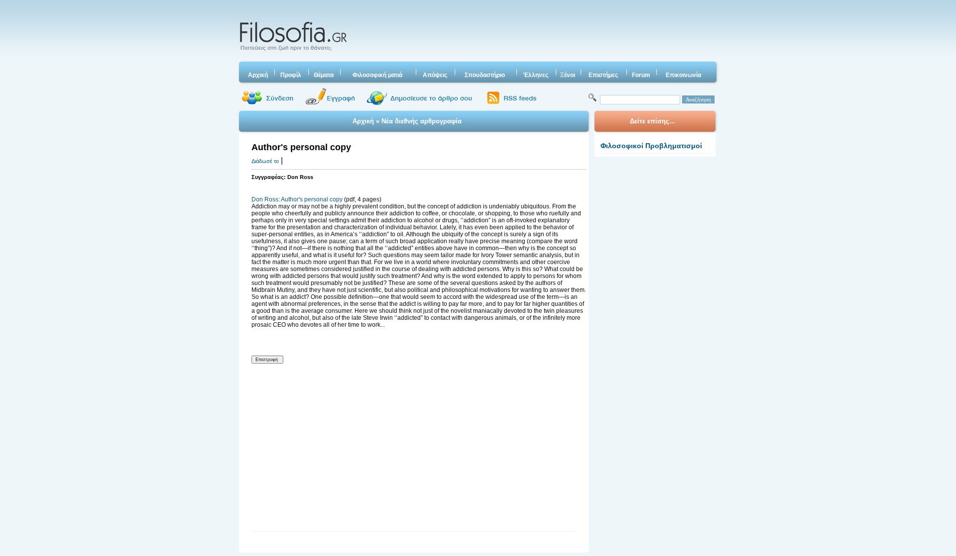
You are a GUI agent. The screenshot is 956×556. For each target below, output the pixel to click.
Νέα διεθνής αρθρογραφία (421, 121)
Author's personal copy (312, 199)
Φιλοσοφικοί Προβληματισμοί (651, 146)
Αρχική (363, 121)
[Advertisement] (534, 32)
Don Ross (264, 199)
